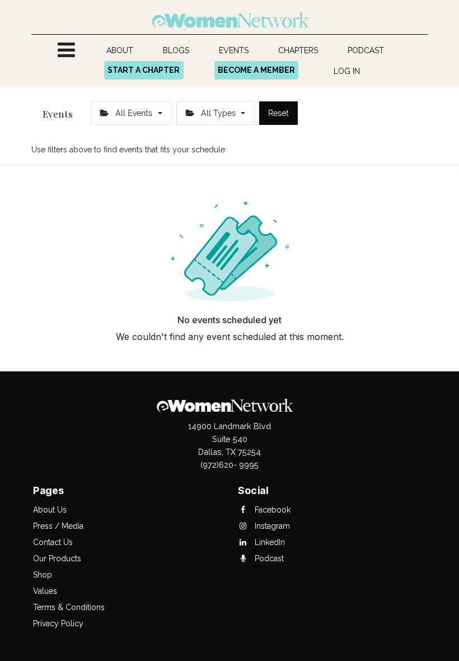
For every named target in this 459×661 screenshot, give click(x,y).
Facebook (271, 509)
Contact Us (53, 542)
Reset (278, 113)
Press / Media (58, 526)
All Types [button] (218, 113)
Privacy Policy (58, 623)
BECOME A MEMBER (256, 70)
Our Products (57, 558)
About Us (50, 509)
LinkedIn (268, 542)
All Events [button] (133, 113)
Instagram (271, 526)
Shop (42, 574)
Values (45, 590)
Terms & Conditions (69, 607)
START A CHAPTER (143, 70)
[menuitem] (120, 50)
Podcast (268, 558)
